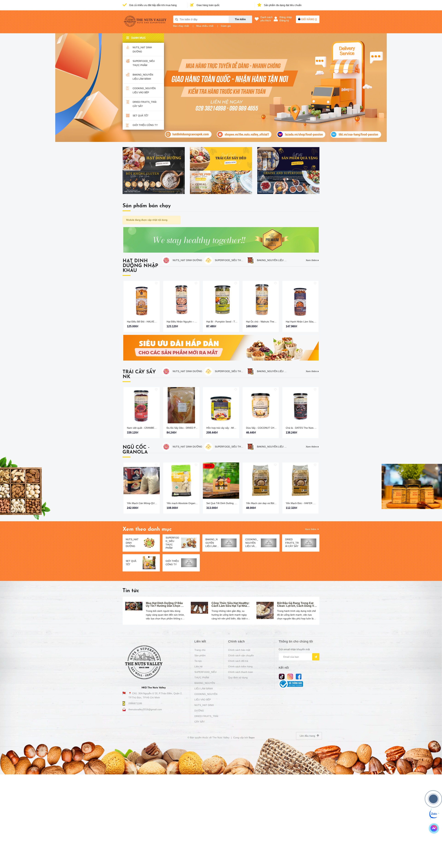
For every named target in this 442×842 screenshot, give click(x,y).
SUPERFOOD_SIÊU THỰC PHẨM (144, 63)
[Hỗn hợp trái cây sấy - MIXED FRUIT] (221, 405)
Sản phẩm (200, 655)
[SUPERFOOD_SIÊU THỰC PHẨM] (189, 542)
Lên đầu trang (308, 735)
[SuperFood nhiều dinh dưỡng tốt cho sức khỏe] (288, 182)
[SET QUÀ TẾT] (149, 562)
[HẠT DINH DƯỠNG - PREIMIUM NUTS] (154, 159)
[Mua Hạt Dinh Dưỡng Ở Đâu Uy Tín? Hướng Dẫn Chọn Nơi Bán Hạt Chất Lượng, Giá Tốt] (133, 606)
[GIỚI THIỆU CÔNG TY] (189, 562)
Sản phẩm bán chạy (147, 206)
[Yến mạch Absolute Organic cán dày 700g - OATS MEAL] (181, 480)
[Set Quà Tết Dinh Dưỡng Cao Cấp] (221, 480)
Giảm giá (226, 25)
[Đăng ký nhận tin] (315, 656)
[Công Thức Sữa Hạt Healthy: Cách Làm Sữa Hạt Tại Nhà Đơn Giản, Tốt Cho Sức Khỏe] (199, 608)
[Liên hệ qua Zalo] (433, 814)
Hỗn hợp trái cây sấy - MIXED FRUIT (226, 427)
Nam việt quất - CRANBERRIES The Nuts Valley (153, 427)
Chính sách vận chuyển (241, 655)
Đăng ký (284, 20)
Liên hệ (198, 666)
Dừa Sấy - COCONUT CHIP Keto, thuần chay (271, 427)
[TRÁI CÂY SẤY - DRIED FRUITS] (221, 159)
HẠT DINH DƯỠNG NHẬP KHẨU (140, 266)
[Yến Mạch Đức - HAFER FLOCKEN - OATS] (300, 480)
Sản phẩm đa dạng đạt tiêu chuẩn (282, 5)
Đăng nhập (286, 17)
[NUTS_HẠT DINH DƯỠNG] (149, 542)
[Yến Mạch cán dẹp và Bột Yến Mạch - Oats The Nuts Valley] (261, 480)
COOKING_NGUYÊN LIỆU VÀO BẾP (144, 90)
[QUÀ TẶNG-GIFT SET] (288, 159)
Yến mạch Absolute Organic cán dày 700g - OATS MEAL (197, 503)
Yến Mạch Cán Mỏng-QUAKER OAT (146, 503)
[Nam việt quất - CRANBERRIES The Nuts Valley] (141, 405)
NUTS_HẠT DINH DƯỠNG (142, 49)
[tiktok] (282, 676)
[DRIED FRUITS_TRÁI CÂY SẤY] (308, 542)
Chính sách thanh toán (240, 672)
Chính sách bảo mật (239, 650)
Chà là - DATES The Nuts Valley (303, 427)
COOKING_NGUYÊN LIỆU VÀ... (251, 542)
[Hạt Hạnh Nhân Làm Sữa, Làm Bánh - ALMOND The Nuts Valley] (300, 299)
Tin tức (131, 591)
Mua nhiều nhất (204, 25)
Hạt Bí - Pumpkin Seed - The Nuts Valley (228, 321)
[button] (318, 305)
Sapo (252, 737)
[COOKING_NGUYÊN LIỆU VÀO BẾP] (268, 542)
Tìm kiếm (240, 19)
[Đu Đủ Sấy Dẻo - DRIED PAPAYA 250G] (181, 405)
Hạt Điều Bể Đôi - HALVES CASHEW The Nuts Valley (156, 321)
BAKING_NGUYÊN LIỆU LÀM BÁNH (143, 76)
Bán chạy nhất (181, 25)
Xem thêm (311, 260)
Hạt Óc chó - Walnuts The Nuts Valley (266, 321)
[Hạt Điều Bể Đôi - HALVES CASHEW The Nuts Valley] (141, 299)
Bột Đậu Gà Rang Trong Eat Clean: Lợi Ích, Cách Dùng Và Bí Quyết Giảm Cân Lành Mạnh (296, 607)
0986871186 (135, 703)
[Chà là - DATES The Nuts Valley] (300, 405)
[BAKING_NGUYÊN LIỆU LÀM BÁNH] (229, 542)
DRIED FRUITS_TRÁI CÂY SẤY (144, 104)
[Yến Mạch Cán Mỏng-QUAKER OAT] (141, 480)
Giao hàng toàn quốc (208, 5)
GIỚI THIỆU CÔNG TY (145, 125)
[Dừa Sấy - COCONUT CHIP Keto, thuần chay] (261, 405)
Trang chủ (199, 650)
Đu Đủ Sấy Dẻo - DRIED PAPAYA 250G (188, 427)
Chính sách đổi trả (238, 661)
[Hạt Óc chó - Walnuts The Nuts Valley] (261, 299)
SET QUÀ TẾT (140, 115)
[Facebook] (299, 676)
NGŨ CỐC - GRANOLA (136, 450)
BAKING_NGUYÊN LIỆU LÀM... (212, 542)
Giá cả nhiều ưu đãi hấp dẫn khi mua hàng (152, 5)
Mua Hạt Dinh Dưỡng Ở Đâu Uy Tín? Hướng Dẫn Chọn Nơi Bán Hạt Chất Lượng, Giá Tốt (166, 606)
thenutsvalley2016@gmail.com (145, 709)
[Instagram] (290, 676)
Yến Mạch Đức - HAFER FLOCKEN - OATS (309, 503)
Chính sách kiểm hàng (240, 666)
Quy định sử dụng (238, 677)
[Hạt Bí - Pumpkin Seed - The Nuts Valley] (221, 299)
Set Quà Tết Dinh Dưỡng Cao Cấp (225, 503)
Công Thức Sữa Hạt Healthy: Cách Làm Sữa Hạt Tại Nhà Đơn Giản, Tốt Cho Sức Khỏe (231, 606)
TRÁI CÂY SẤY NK (139, 374)
